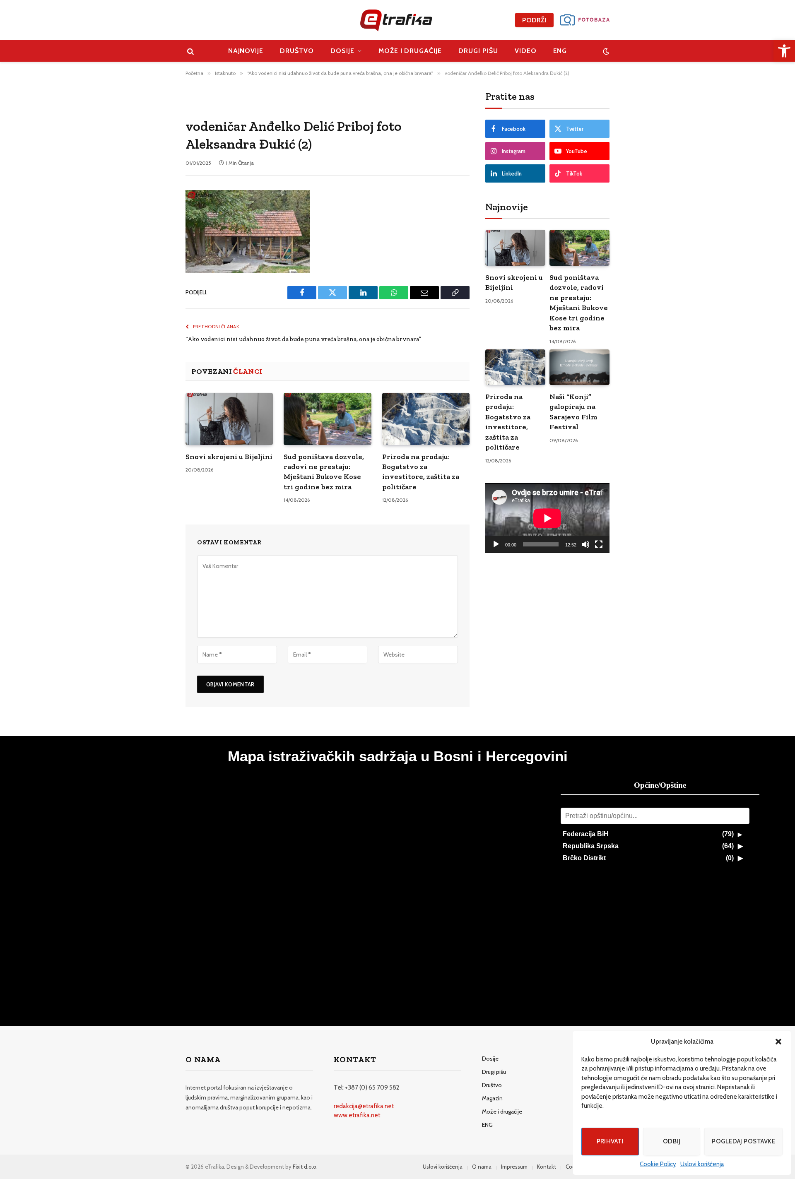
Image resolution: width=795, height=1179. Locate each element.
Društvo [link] (297, 51)
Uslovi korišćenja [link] (702, 1164)
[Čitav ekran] (599, 544)
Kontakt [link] (546, 1166)
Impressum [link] (514, 1166)
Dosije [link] (342, 51)
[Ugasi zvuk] (585, 544)
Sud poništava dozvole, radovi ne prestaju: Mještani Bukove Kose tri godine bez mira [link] (324, 471)
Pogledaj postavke (743, 1141)
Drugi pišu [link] (478, 51)
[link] (784, 51)
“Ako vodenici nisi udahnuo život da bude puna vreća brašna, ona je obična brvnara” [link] (304, 339)
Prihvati (610, 1141)
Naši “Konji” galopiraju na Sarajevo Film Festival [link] (573, 411)
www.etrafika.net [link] (357, 1115)
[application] (547, 518)
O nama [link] (481, 1166)
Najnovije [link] (246, 51)
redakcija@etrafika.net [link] (364, 1106)
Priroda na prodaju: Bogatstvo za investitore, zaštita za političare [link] (420, 471)
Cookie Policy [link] (658, 1164)
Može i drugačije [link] (410, 51)
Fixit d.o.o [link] (304, 1166)
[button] (778, 1041)
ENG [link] (560, 51)
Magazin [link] (492, 1098)
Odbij (671, 1141)
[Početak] (496, 544)
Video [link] (526, 51)
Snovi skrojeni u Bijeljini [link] (229, 456)
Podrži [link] (534, 20)
